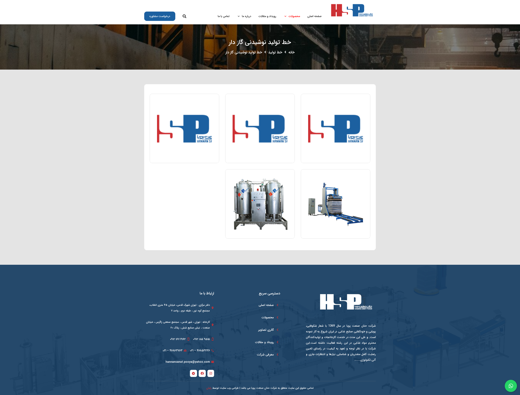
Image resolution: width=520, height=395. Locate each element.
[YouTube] (283, 4)
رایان (209, 388)
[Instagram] (306, 4)
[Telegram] (291, 4)
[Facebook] (298, 4)
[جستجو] (184, 16)
